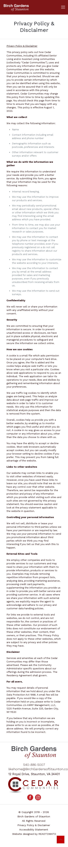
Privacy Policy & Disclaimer (33, 825)
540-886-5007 (34, 765)
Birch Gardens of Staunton (33, 816)
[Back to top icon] (60, 839)
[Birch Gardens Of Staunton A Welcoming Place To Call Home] (34, 7)
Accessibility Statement (33, 829)
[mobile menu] (63, 7)
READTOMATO (47, 833)
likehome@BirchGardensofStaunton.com (34, 769)
